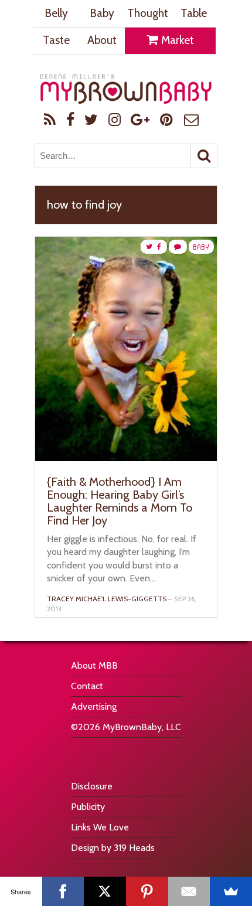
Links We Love (100, 827)
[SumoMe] (231, 891)
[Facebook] (63, 891)
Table (194, 13)
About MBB (94, 665)
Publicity (88, 806)
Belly (56, 13)
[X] (105, 891)
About (102, 40)
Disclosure (92, 786)
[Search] (203, 156)
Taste (56, 40)
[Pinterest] (147, 891)
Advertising (94, 706)
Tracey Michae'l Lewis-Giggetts (106, 598)
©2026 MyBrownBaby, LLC (126, 727)
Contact (87, 686)
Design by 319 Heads (113, 847)
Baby (102, 13)
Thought (147, 13)
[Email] (189, 891)
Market (176, 40)
